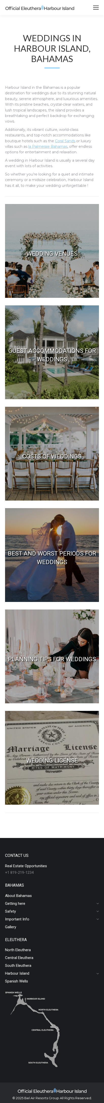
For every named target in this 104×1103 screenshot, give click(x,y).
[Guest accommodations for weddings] (52, 352)
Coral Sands (65, 141)
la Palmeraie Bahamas (47, 146)
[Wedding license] (52, 758)
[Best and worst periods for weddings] (52, 555)
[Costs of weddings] (52, 454)
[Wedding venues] (52, 251)
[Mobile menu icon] (96, 8)
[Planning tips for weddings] (52, 656)
